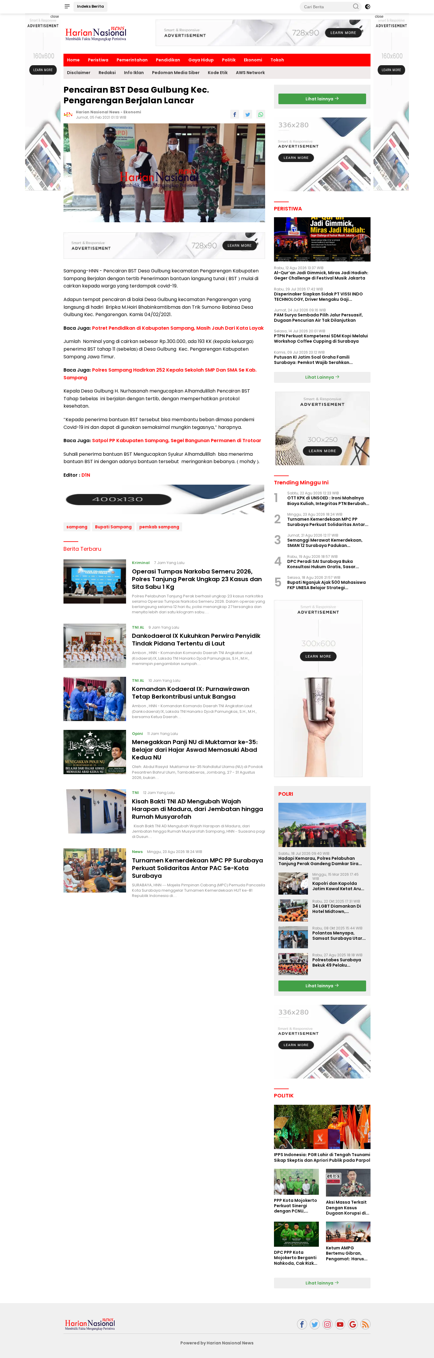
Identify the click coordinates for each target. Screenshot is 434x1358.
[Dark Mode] (368, 7)
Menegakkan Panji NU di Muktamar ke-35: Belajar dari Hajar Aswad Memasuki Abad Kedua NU (195, 749)
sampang (76, 527)
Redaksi (107, 73)
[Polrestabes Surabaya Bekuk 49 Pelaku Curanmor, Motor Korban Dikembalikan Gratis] (293, 964)
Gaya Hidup (201, 60)
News (137, 851)
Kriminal (141, 563)
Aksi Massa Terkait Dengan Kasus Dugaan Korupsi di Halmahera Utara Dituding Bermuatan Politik (348, 1208)
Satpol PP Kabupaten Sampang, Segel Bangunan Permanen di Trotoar (176, 440)
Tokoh (277, 60)
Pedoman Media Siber (176, 73)
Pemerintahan (132, 60)
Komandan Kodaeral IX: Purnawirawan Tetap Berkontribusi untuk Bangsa (190, 693)
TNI (135, 792)
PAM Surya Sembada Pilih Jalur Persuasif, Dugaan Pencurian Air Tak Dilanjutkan (318, 317)
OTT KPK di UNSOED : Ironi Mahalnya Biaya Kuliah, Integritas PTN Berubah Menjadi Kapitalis (326, 500)
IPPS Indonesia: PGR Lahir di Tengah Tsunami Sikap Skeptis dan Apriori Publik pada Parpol (322, 1157)
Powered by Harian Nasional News (217, 1343)
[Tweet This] (247, 114)
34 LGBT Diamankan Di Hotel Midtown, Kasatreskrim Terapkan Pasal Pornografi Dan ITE (339, 908)
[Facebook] (302, 1324)
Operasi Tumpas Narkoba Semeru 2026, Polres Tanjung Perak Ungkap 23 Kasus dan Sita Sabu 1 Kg (197, 579)
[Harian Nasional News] (90, 1324)
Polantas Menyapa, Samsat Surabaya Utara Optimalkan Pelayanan (338, 935)
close (54, 16)
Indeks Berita (90, 6)
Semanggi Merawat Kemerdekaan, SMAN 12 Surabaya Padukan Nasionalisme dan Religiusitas (325, 542)
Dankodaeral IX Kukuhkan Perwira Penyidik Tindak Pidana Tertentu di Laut (196, 640)
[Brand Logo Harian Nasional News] (95, 33)
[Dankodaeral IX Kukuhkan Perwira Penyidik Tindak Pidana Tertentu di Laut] (94, 646)
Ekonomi (253, 60)
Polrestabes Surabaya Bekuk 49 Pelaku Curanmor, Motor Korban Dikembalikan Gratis (336, 962)
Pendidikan (168, 60)
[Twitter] (315, 1324)
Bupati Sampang (113, 527)
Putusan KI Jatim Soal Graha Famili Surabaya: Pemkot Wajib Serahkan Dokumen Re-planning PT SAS (312, 359)
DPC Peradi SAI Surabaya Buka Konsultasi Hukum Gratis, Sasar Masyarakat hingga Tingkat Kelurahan (321, 564)
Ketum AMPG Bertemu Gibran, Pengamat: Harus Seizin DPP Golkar (345, 1253)
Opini (137, 733)
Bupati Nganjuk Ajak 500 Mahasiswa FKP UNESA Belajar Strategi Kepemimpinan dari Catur (326, 585)
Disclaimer (78, 73)
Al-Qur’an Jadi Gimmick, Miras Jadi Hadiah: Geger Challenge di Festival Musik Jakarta (321, 275)
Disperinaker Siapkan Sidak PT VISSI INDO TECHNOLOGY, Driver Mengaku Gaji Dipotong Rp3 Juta (318, 296)
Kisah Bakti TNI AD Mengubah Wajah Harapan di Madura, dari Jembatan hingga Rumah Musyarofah (197, 809)
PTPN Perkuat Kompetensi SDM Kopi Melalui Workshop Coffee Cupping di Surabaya (321, 338)
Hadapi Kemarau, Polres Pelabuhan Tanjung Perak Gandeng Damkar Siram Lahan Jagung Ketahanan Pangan (320, 861)
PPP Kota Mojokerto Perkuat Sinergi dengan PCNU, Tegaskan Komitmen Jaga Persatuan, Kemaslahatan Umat (295, 1206)
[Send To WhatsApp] (260, 114)
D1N (85, 475)
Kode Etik (218, 73)
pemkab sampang (159, 527)
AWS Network (250, 73)
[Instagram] (327, 1324)
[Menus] (67, 7)
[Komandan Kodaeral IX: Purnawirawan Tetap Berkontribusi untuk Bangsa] (94, 699)
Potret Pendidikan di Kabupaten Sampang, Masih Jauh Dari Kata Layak (178, 328)
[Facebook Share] (234, 114)
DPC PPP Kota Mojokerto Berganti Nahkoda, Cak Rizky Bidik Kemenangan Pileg (295, 1258)
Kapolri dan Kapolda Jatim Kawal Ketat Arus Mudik (337, 886)
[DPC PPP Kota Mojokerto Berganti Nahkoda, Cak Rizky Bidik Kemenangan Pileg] (296, 1234)
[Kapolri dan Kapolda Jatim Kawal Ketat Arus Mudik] (293, 883)
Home (73, 60)
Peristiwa (98, 60)
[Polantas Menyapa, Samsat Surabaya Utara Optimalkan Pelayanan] (293, 937)
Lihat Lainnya (320, 377)
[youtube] (340, 1324)
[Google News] (353, 1324)
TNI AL (138, 627)
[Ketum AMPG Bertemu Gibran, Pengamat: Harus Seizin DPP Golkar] (348, 1232)
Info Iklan (134, 73)
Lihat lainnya (320, 99)
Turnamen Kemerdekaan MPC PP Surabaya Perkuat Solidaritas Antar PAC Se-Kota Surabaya (197, 868)
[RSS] (365, 1324)
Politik (229, 60)
